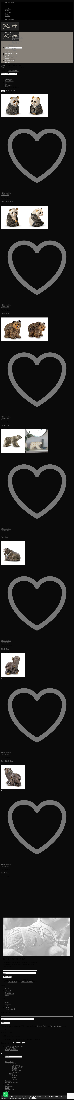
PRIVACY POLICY (11, 1048)
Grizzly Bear (5, 425)
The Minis (15, 43)
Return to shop (10, 90)
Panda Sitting (5, 313)
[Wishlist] (1, 678)
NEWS (7, 58)
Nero (14, 48)
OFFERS (8, 52)
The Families (16, 36)
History (7, 10)
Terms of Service (27, 982)
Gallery (14, 39)
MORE (10, 45)
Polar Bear (4, 537)
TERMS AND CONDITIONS (14, 1046)
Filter (3, 91)
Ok (33, 1098)
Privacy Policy (13, 982)
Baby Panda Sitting (7, 201)
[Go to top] (1, 1053)
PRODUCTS (9, 32)
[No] (36, 1098)
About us (8, 9)
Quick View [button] (5, 195)
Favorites (8, 12)
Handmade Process (11, 53)
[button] (2, 67)
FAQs (6, 14)
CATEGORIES (13, 34)
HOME (7, 989)
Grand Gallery (17, 41)
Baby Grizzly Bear (7, 761)
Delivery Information (11, 1050)
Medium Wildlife (17, 38)
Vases (14, 50)
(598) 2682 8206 (9, 2)
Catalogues (9, 57)
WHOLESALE (9, 994)
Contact (7, 16)
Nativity (14, 46)
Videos (7, 55)
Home (3, 65)
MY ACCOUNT (10, 1009)
